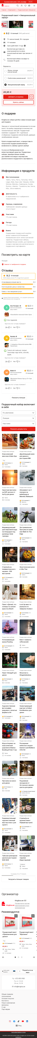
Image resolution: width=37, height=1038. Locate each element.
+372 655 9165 (20, 978)
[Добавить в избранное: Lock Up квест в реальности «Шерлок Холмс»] (33, 586)
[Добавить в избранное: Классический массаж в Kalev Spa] (15, 435)
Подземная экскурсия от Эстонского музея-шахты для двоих (27, 783)
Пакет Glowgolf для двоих (9, 673)
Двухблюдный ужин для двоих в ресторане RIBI (27, 455)
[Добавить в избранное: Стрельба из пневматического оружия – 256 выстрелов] (15, 548)
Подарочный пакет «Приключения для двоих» (9, 934)
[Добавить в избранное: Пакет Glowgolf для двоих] (15, 654)
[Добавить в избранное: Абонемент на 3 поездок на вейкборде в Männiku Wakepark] (33, 471)
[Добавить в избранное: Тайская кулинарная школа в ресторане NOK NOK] (15, 837)
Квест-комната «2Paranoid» (26, 640)
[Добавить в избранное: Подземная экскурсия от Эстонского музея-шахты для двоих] (33, 762)
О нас (4, 1007)
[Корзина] (29, 5)
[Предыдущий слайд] (3, 957)
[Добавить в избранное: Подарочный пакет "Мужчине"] (32, 916)
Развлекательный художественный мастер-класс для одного (9, 820)
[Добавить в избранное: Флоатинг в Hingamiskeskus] (33, 654)
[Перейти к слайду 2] (18, 957)
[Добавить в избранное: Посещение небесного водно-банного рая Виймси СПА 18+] (33, 724)
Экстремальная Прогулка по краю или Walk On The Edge (26, 529)
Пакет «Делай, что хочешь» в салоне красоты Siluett (9, 605)
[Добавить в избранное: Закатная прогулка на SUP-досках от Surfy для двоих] (15, 471)
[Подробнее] (25, 46)
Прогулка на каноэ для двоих (9, 781)
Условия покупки (8, 998)
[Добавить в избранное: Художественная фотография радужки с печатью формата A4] (15, 687)
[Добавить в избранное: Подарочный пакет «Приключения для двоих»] (16, 916)
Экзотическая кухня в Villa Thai (27, 567)
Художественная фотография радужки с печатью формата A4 (9, 708)
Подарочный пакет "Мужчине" (26, 933)
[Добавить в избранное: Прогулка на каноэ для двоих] (15, 762)
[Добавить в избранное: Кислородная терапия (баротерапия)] (33, 837)
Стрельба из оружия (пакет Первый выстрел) (26, 819)
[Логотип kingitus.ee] (6, 5)
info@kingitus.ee (19, 986)
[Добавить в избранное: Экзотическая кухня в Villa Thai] (33, 548)
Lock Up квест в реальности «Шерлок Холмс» (26, 605)
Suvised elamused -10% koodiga (15, 2)
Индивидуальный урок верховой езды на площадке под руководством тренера (9, 530)
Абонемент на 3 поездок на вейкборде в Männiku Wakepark (26, 492)
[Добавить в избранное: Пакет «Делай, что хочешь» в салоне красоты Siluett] (15, 586)
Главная (4, 10)
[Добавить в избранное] (31, 97)
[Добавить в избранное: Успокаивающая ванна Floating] (15, 621)
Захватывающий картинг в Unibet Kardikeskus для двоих (26, 708)
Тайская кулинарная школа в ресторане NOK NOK (9, 857)
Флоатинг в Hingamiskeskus (26, 673)
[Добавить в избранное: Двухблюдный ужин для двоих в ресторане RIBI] (33, 435)
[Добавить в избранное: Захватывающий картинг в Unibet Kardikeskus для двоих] (33, 687)
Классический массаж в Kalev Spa (9, 454)
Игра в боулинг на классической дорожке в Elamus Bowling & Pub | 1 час (9, 745)
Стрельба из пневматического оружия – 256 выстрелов (8, 569)
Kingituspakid (12, 10)
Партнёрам (6, 1009)
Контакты (5, 1001)
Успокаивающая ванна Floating (8, 640)
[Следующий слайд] (33, 957)
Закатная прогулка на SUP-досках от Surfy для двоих (9, 491)
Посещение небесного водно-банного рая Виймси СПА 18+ (27, 745)
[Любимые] (25, 5)
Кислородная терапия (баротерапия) (26, 857)
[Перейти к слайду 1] (15, 957)
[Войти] (22, 5)
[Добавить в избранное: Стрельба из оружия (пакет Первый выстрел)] (33, 799)
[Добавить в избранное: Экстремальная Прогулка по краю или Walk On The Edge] (33, 508)
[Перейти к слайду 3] (21, 957)
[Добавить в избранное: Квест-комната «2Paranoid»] (33, 621)
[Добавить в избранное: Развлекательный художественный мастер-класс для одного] (15, 799)
